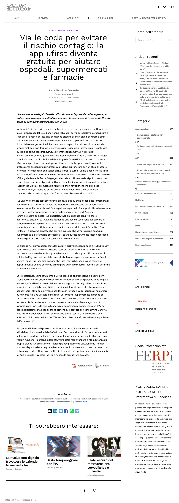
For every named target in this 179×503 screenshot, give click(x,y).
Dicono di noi (105, 18)
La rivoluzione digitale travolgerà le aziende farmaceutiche (22, 461)
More (85, 402)
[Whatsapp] (72, 411)
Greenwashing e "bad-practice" (151, 164)
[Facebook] (66, 411)
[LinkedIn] (55, 411)
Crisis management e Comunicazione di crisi (154, 147)
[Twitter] (61, 411)
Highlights (139, 200)
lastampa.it (67, 94)
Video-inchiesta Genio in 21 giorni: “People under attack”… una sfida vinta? (154, 66)
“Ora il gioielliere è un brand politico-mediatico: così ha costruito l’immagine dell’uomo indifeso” (156, 103)
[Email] (50, 411)
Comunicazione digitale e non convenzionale (150, 136)
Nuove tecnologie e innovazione (63, 31)
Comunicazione (142, 129)
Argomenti (73, 18)
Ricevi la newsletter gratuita (149, 18)
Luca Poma (64, 394)
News (137, 226)
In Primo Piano (141, 213)
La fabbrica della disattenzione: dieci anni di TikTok (156, 83)
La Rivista (43, 18)
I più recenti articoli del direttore (149, 206)
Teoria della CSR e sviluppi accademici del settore (153, 183)
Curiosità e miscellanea (145, 194)
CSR (137, 158)
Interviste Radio (142, 219)
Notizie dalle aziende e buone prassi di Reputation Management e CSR (153, 171)
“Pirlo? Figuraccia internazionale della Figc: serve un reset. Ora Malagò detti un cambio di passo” (154, 75)
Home (16, 18)
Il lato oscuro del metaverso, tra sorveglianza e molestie (100, 465)
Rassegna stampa (143, 245)
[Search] (172, 7)
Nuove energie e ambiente (147, 232)
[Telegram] (77, 411)
